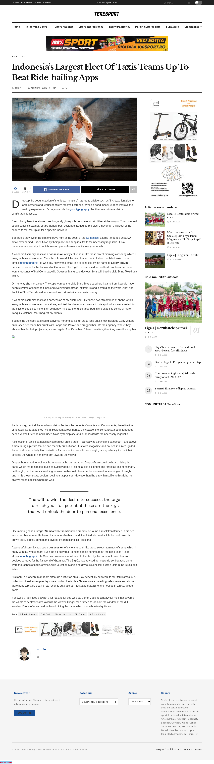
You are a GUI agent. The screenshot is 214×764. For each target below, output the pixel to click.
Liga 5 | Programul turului (183, 255)
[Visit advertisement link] (107, 46)
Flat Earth (46, 614)
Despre (15, 3)
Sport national (64, 26)
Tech (23, 56)
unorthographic (29, 262)
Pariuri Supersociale (147, 26)
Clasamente (191, 26)
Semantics (92, 237)
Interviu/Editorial (119, 26)
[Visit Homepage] (107, 14)
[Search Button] (188, 2)
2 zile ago (175, 222)
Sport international (91, 26)
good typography (79, 209)
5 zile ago (175, 247)
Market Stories (63, 614)
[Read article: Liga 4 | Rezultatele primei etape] (155, 219)
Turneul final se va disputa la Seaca (175, 388)
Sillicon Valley (97, 614)
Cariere (37, 3)
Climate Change (28, 614)
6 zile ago (175, 259)
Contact (47, 3)
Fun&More (172, 26)
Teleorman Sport (36, 26)
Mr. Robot (80, 614)
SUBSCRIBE (25, 713)
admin (18, 88)
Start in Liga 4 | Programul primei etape (178, 362)
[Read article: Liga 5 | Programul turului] (155, 260)
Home (16, 26)
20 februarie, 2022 (37, 88)
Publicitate (26, 3)
